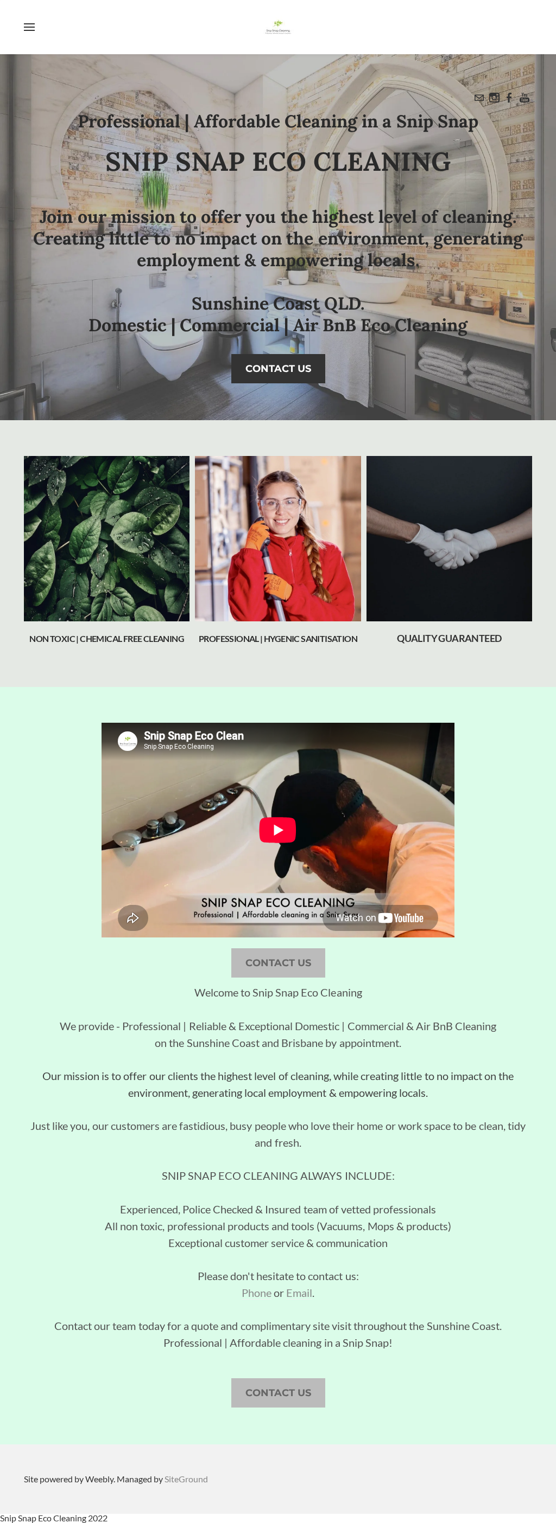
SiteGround (186, 1479)
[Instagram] (494, 97)
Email (299, 1292)
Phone (256, 1292)
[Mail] (479, 97)
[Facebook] (509, 97)
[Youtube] (524, 97)
